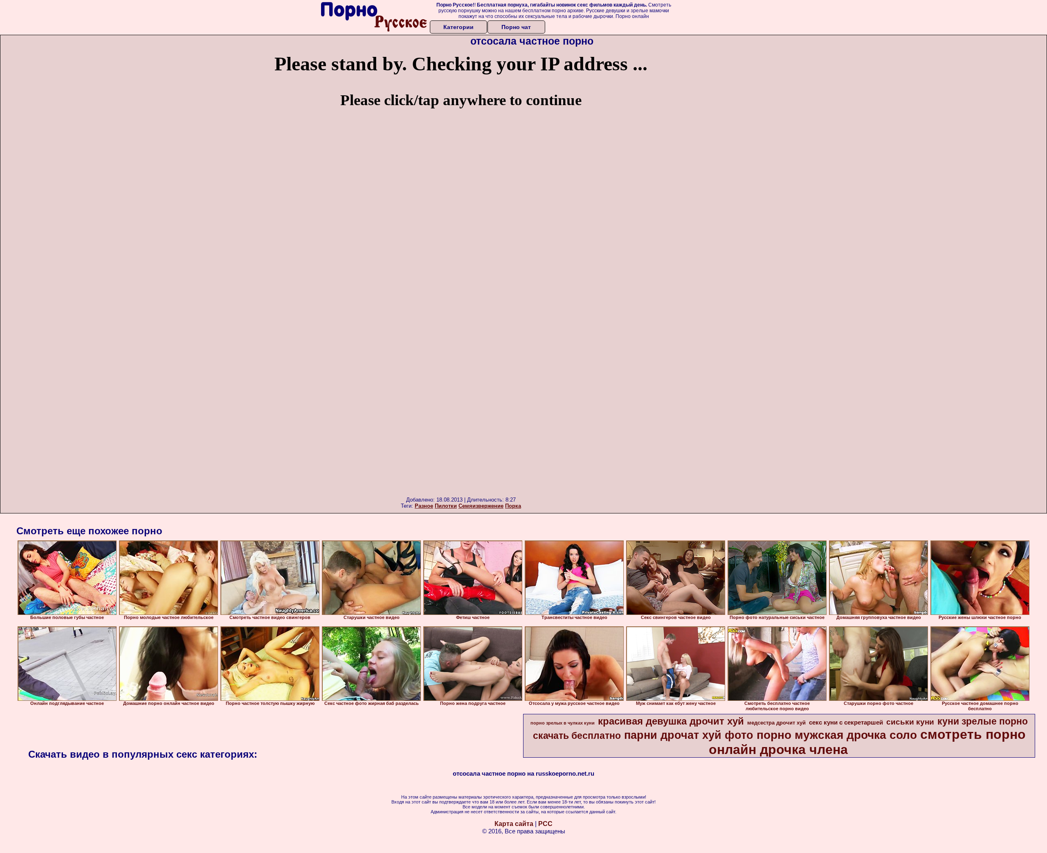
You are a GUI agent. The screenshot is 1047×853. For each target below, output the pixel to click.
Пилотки (446, 506)
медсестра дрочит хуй (776, 723)
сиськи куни (910, 722)
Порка (513, 506)
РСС (545, 823)
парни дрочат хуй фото (688, 735)
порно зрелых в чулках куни (562, 722)
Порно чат (516, 27)
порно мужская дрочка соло (837, 735)
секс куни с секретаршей (846, 722)
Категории (458, 27)
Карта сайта (513, 823)
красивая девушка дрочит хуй (671, 721)
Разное (424, 506)
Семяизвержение (480, 506)
